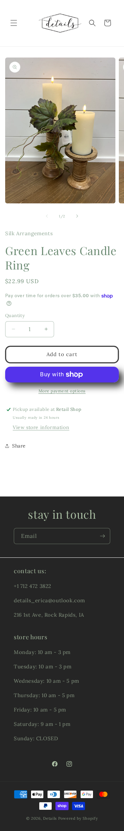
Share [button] (19, 446)
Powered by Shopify (78, 818)
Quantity (15, 315)
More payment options (62, 390)
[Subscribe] (102, 536)
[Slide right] (77, 216)
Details (50, 818)
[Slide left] (46, 216)
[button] (13, 22)
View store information (41, 427)
